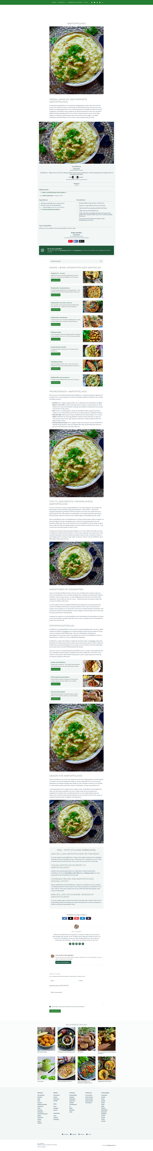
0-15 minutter (88, 1095)
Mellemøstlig (104, 1110)
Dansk (102, 1099)
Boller (38, 1099)
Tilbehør (39, 1123)
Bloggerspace (111, 1145)
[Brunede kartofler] (46, 1039)
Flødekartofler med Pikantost (59, 317)
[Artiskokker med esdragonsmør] (66, 1039)
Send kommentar (55, 1011)
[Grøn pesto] (46, 1068)
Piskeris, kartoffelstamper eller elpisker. (53, 192)
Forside (54, 2)
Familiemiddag (73, 1095)
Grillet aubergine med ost (64, 1081)
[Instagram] (94, 2)
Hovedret (55, 1108)
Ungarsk (103, 1121)
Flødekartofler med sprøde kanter (60, 288)
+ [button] (77, 177)
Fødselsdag (72, 1099)
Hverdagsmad (72, 1104)
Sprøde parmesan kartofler (58, 347)
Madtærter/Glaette (42, 1104)
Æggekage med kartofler (104, 1081)
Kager (38, 1108)
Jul (70, 1106)
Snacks (39, 1119)
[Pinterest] (97, 2)
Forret (54, 1106)
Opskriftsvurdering (54, 985)
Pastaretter (40, 1111)
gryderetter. (66, 631)
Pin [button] (71, 241)
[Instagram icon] (76, 944)
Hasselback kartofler (56, 362)
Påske (70, 1108)
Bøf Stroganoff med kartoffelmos (60, 677)
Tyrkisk (103, 1119)
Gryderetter (40, 1106)
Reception (72, 1110)
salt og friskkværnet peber (51, 209)
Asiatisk (103, 1097)
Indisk (102, 1106)
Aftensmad (56, 1099)
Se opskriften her (55, 280)
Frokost (55, 1097)
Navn (52, 980)
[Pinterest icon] (79, 944)
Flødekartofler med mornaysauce (60, 377)
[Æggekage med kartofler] (107, 1068)
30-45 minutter (89, 1099)
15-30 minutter (89, 1097)
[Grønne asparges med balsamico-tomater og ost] (86, 1068)
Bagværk (39, 1097)
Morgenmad (56, 1095)
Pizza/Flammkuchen (42, 1113)
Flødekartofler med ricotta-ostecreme (61, 303)
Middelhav (103, 1113)
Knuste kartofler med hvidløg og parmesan (107, 1052)
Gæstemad (72, 1100)
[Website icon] (73, 944)
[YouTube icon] (83, 944)
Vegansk (55, 1117)
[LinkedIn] (82, 918)
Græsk (102, 1104)
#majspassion (78, 250)
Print (82, 241)
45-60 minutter (89, 1100)
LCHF (54, 1115)
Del (76, 241)
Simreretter (40, 1117)
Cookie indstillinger (41, 1146)
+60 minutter (88, 1102)
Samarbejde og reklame (75, 2)
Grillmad (71, 1102)
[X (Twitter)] (70, 918)
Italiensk (103, 1108)
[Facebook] (91, 2)
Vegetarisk (56, 1119)
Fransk (103, 1102)
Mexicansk (104, 1111)
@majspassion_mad (64, 250)
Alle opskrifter (41, 1095)
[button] (73, 168)
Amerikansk (104, 1095)
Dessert (55, 1110)
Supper (39, 1121)
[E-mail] (99, 2)
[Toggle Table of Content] (100, 261)
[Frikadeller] (86, 1039)
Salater (39, 1115)
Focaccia (39, 1102)
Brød (38, 1100)
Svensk (103, 1117)
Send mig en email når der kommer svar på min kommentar (67, 1006)
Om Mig (86, 2)
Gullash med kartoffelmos (58, 662)
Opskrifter (61, 2)
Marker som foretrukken (63, 962)
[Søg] (102, 2)
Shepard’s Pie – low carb (58, 273)
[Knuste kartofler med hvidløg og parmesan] (107, 1039)
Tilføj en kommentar (57, 992)
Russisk (103, 1115)
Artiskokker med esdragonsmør (66, 1052)
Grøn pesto (40, 1081)
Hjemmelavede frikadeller (58, 692)
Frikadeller (80, 1052)
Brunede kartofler (42, 1052)
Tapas (70, 1111)
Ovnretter (39, 1110)
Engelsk (103, 1100)
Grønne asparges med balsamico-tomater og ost (85, 1082)
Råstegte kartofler (56, 332)
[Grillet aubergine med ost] (66, 1068)
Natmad (55, 1100)
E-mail (80, 980)
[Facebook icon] (70, 944)
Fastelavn (71, 1097)
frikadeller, (93, 641)
